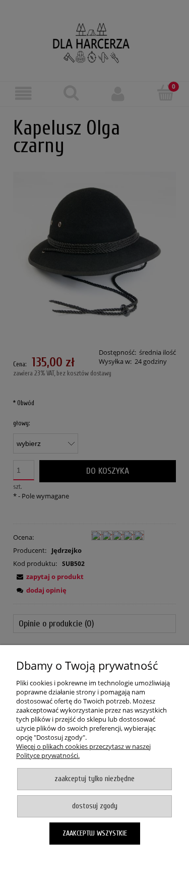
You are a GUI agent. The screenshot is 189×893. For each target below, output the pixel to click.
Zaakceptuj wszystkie (94, 833)
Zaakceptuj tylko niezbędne (94, 779)
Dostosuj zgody (94, 806)
